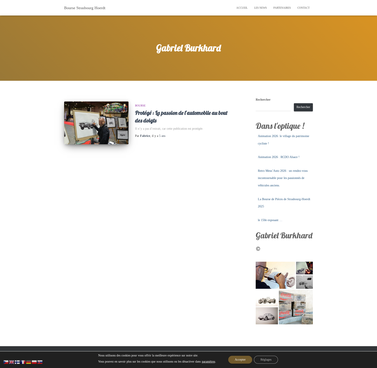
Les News (260, 7)
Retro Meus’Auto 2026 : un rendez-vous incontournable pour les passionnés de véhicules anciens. (283, 178)
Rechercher (263, 99)
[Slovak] (40, 361)
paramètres (208, 361)
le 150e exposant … (270, 220)
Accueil (242, 7)
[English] (12, 361)
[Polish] (34, 361)
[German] (29, 361)
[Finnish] (17, 361)
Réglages (265, 359)
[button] (275, 275)
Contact (303, 7)
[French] (23, 361)
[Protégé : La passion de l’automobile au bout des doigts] (96, 122)
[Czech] (6, 361)
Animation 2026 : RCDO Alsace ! (279, 157)
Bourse (140, 105)
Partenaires (282, 7)
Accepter (240, 359)
